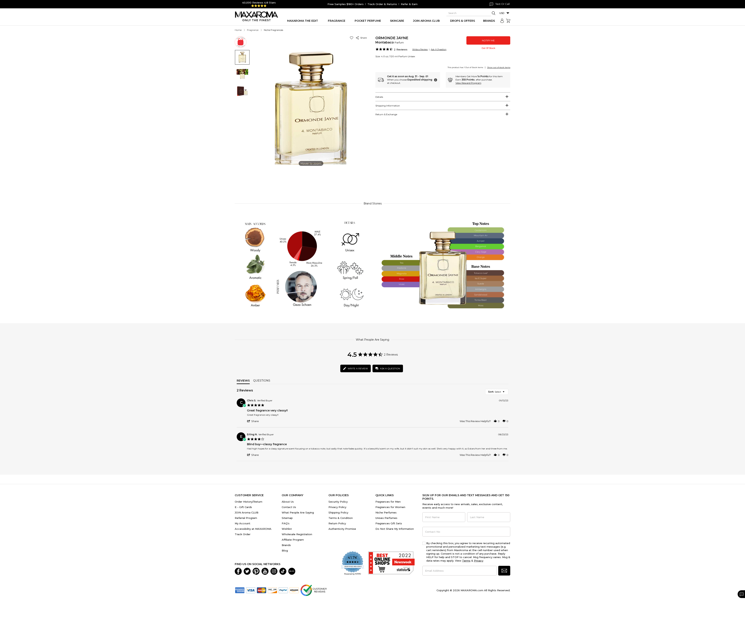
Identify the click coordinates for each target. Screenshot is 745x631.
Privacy (478, 560)
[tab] (442, 96)
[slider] (372, 181)
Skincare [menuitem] (397, 21)
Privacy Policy (337, 507)
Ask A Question (438, 49)
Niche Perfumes (386, 512)
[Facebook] (238, 570)
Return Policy (337, 523)
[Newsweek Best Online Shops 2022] (391, 563)
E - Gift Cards (243, 507)
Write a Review (420, 49)
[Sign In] (502, 21)
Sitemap (287, 517)
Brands (286, 545)
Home (238, 30)
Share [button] (363, 37)
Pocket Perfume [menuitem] (368, 21)
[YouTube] (265, 570)
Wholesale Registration (297, 534)
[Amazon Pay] (294, 589)
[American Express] (239, 589)
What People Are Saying (298, 512)
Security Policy (338, 501)
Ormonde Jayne (391, 38)
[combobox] (496, 392)
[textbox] (506, 393)
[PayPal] (283, 589)
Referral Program (246, 517)
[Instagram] (273, 570)
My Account (242, 523)
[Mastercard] (261, 589)
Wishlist (287, 528)
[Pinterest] (256, 570)
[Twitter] (247, 570)
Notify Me (488, 40)
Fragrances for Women (390, 507)
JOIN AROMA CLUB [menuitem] (426, 21)
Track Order (242, 534)
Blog (285, 550)
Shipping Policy (338, 512)
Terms (466, 560)
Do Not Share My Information (394, 528)
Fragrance (252, 30)
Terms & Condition (340, 517)
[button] (352, 37)
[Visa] (250, 589)
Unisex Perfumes (386, 517)
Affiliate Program (293, 539)
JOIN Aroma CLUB (246, 512)
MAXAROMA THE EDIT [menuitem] (302, 21)
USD (501, 13)
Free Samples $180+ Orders (345, 4)
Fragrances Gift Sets (388, 523)
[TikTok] (282, 570)
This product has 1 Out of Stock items (465, 67)
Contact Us (289, 507)
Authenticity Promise (342, 528)
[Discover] (272, 589)
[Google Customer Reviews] (313, 589)
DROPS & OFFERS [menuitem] (462, 21)
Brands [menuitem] (489, 21)
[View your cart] (508, 21)
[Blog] (291, 570)
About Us (288, 501)
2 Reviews (400, 49)
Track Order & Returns (382, 4)
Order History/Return (248, 501)
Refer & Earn (409, 4)
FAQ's (285, 523)
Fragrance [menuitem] (336, 21)
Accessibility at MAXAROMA (253, 528)
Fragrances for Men (388, 501)
